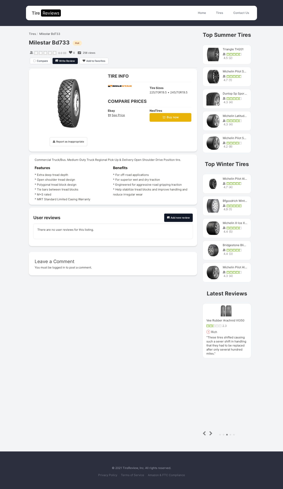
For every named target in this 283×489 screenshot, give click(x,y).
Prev (205, 433)
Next (210, 433)
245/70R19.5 (179, 92)
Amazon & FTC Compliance (166, 475)
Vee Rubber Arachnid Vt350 (225, 320)
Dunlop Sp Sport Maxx (238, 93)
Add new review (180, 217)
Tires (219, 13)
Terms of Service (133, 475)
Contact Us (241, 13)
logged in (58, 267)
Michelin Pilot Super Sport (241, 138)
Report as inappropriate (70, 141)
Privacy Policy (108, 475)
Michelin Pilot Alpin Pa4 (239, 267)
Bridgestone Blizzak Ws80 (240, 245)
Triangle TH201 (233, 49)
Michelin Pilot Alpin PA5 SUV (242, 178)
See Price (118, 115)
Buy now (173, 117)
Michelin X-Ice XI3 (235, 223)
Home (202, 13)
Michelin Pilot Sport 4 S (239, 71)
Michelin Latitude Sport (239, 116)
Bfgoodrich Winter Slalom (240, 201)
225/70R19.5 (158, 92)
